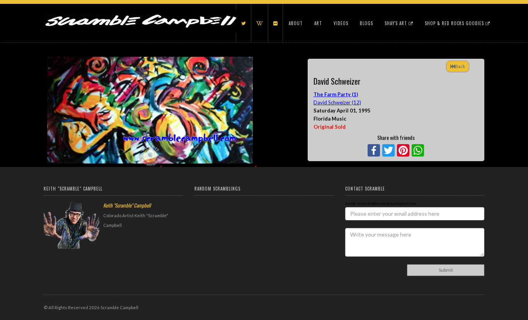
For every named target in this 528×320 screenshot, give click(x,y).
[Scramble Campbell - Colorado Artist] (140, 13)
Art (318, 23)
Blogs (366, 23)
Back (460, 66)
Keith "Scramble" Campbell (127, 205)
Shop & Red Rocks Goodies (455, 23)
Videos (341, 23)
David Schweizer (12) (337, 102)
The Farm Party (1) (335, 94)
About (296, 23)
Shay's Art (397, 23)
